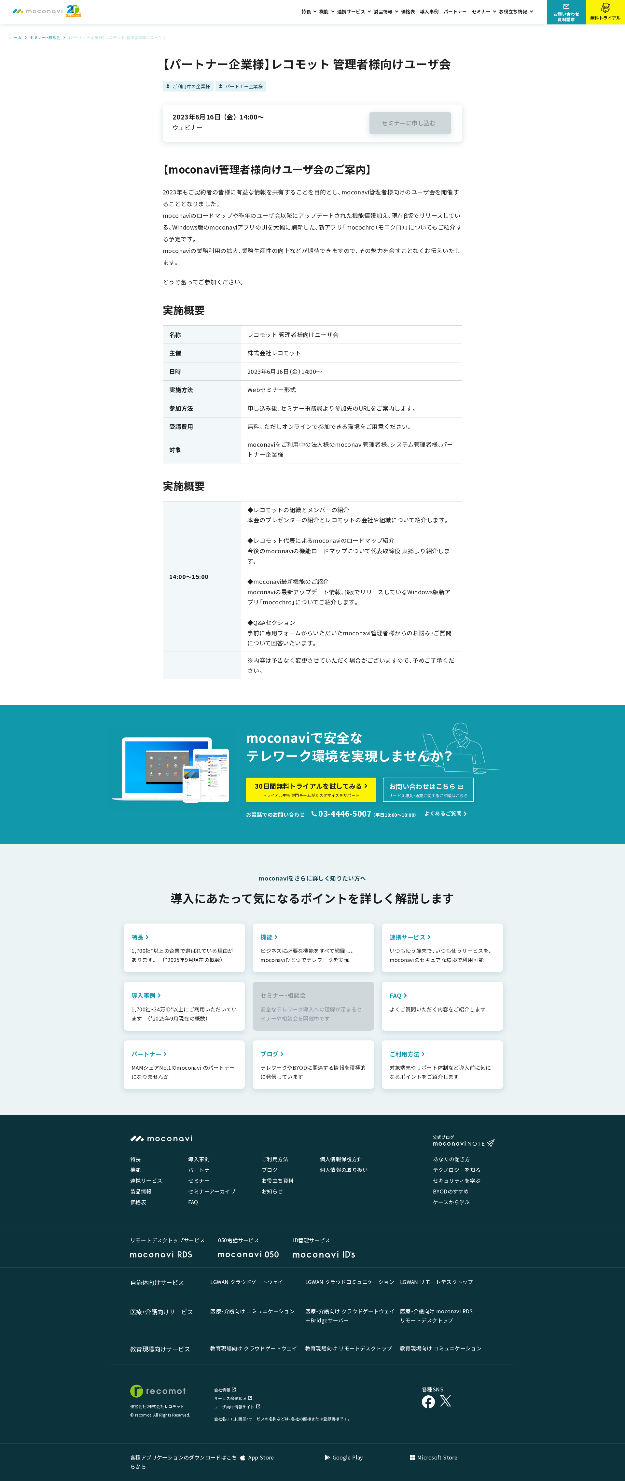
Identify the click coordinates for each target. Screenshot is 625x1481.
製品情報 (141, 1191)
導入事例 (429, 11)
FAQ (193, 1202)
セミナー (199, 1180)
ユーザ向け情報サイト (234, 1406)
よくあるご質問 (443, 813)
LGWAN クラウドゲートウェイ (246, 1282)
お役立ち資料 (278, 1180)
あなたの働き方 (451, 1159)
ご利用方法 (275, 1159)
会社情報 (222, 1389)
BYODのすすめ (451, 1191)
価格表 (408, 11)
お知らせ (272, 1191)
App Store (260, 1457)
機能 (135, 1170)
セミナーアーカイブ (212, 1191)
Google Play (348, 1457)
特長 (135, 1159)
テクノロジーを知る (457, 1170)
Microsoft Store (437, 1457)
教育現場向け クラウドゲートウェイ (253, 1348)
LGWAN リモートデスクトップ (436, 1282)
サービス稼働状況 (230, 1398)
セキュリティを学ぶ (457, 1180)
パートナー (455, 11)
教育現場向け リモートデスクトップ (348, 1348)
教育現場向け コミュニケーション (440, 1348)
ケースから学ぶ (451, 1202)
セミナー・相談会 (45, 37)
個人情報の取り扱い (344, 1170)
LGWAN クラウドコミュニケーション (350, 1282)
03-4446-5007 (344, 813)
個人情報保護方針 (341, 1159)
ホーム (16, 37)
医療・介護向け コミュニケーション (252, 1311)
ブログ (270, 1170)
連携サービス (146, 1180)
